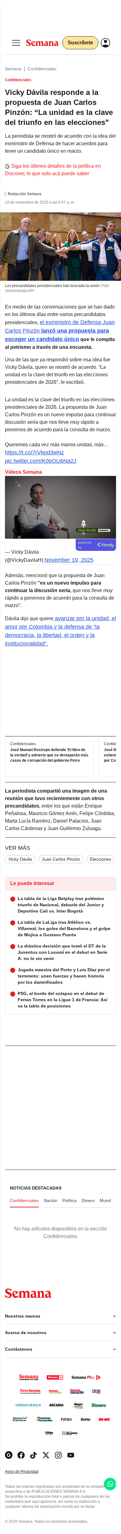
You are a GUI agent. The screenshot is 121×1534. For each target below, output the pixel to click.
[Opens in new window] (21, 1455)
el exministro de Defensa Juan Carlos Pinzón (60, 330)
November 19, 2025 (68, 560)
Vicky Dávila (20, 859)
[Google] (8, 1455)
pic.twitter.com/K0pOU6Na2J (40, 461)
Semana (13, 68)
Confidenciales (42, 68)
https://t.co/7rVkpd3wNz (34, 452)
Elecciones (100, 859)
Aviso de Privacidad (28, 1471)
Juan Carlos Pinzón (61, 859)
